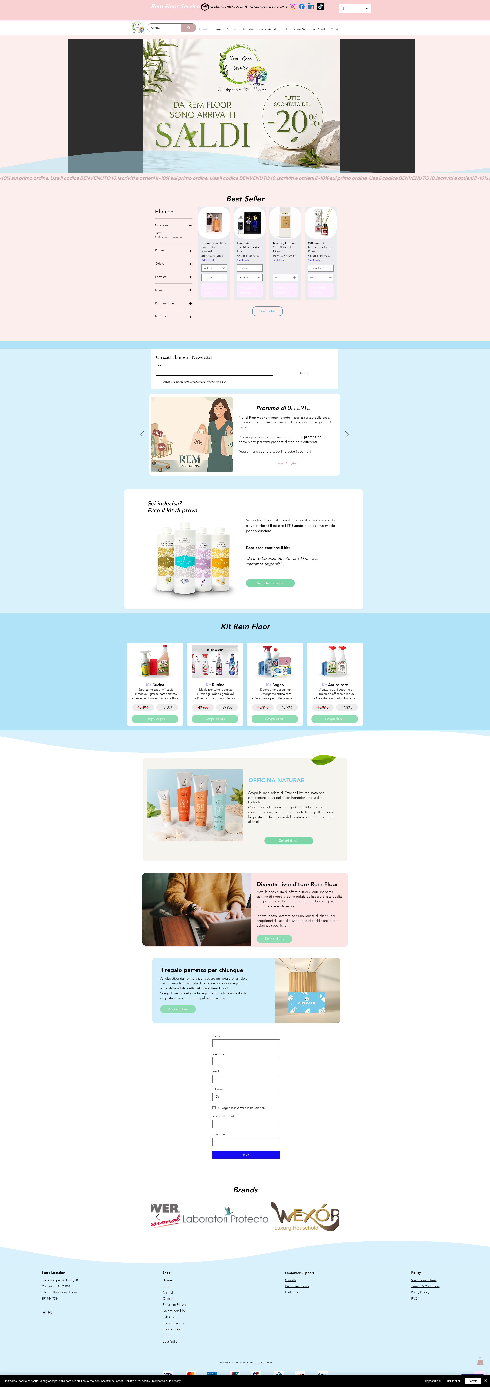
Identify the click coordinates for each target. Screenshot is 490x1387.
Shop (167, 1286)
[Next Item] (332, 1217)
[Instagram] (292, 6)
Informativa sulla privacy (166, 1381)
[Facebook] (301, 6)
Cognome (218, 1053)
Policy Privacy (420, 1292)
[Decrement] (275, 277)
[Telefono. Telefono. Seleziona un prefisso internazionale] (219, 1097)
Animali (168, 1292)
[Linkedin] (311, 6)
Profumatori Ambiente (168, 237)
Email (160, 365)
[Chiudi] (485, 1381)
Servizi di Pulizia (174, 1305)
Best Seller (171, 1341)
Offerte (168, 1298)
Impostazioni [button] (433, 1381)
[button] (241, 106)
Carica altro (267, 311)
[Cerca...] (188, 28)
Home (167, 1280)
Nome (216, 1035)
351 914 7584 (50, 1298)
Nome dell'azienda (223, 1116)
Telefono (217, 1089)
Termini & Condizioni (425, 1286)
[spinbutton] (285, 277)
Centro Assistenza (297, 1286)
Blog (166, 1335)
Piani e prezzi (172, 1329)
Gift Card (169, 1317)
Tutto (158, 233)
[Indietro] (142, 434)
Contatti (290, 1280)
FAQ (414, 1298)
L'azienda (291, 1292)
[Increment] (294, 277)
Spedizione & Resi (424, 1280)
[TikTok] (320, 6)
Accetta (473, 1381)
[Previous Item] (158, 1217)
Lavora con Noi (174, 1311)
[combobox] (214, 268)
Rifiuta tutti (453, 1381)
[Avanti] (347, 434)
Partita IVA (218, 1134)
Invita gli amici (173, 1323)
